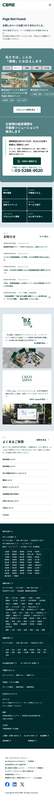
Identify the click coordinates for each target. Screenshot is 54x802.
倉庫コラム (20, 675)
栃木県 (22, 557)
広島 (37, 630)
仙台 (13, 650)
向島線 (39, 621)
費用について (7, 480)
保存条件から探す (37, 540)
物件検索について (9, 459)
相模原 (15, 604)
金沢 (19, 650)
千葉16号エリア (38, 615)
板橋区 (23, 598)
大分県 (29, 573)
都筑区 (30, 604)
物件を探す (7, 531)
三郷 (22, 609)
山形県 (7, 554)
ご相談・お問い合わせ (11, 735)
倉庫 (27, 68)
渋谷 (44, 650)
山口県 (37, 568)
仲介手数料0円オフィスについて (14, 473)
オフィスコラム (8, 675)
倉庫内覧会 (20, 687)
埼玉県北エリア (32, 609)
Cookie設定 (38, 778)
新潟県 (22, 562)
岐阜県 (14, 560)
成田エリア (17, 615)
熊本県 (22, 573)
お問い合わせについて (11, 501)
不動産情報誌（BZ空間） (11, 728)
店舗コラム (30, 675)
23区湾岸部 (32, 600)
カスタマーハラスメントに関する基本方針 (19, 771)
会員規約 (6, 740)
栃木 (19, 621)
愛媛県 (22, 570)
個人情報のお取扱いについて (15, 768)
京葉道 (8, 624)
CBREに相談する (29, 161)
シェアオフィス (26, 543)
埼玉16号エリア (33, 607)
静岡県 (7, 560)
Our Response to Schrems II (15, 761)
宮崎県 (37, 573)
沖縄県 (16, 576)
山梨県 (29, 560)
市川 (20, 613)
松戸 (44, 618)
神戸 (44, 652)
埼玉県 (38, 554)
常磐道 (8, 615)
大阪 (13, 630)
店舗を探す (7, 638)
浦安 (38, 618)
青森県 (22, 551)
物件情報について (9, 466)
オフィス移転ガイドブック (12, 703)
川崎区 (23, 604)
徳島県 (14, 570)
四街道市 (27, 615)
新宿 (38, 650)
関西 (7, 630)
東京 (7, 598)
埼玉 (7, 607)
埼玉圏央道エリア (12, 609)
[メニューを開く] (49, 4)
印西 (26, 613)
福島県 (14, 554)
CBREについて (8, 508)
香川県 (7, 570)
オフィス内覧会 (8, 687)
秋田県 (37, 551)
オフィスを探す (8, 537)
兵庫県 (37, 562)
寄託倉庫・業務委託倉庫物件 (27, 591)
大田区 (38, 598)
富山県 (7, 562)
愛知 (19, 630)
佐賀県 (7, 573)
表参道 (32, 650)
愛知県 (37, 557)
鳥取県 (22, 568)
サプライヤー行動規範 (35, 768)
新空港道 (24, 624)
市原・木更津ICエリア (13, 618)
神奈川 (8, 604)
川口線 (32, 621)
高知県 (29, 570)
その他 (47, 68)
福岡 (43, 630)
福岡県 (37, 570)
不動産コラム (7, 670)
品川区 (23, 600)
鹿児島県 (8, 576)
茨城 (13, 621)
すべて (7, 68)
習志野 (32, 618)
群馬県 (29, 557)
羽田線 (39, 624)
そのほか (6, 515)
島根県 (29, 568)
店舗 (36, 68)
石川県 (37, 560)
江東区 (30, 598)
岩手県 (29, 551)
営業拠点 (31, 740)
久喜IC (42, 609)
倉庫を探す (7, 583)
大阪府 (29, 562)
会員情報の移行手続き (11, 494)
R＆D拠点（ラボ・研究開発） (31, 547)
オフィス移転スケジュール (33, 703)
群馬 (25, 621)
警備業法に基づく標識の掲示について (18, 778)
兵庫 (25, 630)
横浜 (7, 652)
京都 (31, 630)
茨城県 (14, 557)
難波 (32, 652)
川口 (23, 607)
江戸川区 (15, 598)
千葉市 (14, 613)
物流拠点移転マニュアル (11, 715)
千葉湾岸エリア (41, 613)
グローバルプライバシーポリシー (16, 758)
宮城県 (14, 551)
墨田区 (8, 600)
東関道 (15, 624)
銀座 (25, 650)
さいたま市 (15, 607)
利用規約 (31, 761)
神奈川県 (30, 554)
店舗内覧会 (30, 687)
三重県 (29, 565)
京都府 (7, 565)
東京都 (22, 554)
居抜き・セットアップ (10, 547)
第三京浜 (9, 627)
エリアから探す (8, 540)
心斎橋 (26, 652)
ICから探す (19, 588)
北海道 (7, 551)
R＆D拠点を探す (8, 663)
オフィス (17, 68)
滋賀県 (14, 565)
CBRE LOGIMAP (8, 719)
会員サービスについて (11, 487)
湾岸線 (32, 624)
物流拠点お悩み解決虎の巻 (31, 715)
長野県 (22, 560)
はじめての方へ (29, 735)
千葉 (7, 613)
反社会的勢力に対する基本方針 (15, 764)
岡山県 (14, 568)
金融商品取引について (12, 774)
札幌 (7, 650)
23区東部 (42, 600)
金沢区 (38, 604)
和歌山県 (38, 565)
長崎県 (14, 573)
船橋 (25, 618)
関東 (7, 621)
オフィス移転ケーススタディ (12, 706)
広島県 (7, 568)
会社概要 (43, 735)
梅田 (19, 652)
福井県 (14, 562)
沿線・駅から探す (22, 540)
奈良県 (22, 565)
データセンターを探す (28, 663)
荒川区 (15, 600)
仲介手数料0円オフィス (10, 543)
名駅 (13, 652)
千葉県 (7, 557)
